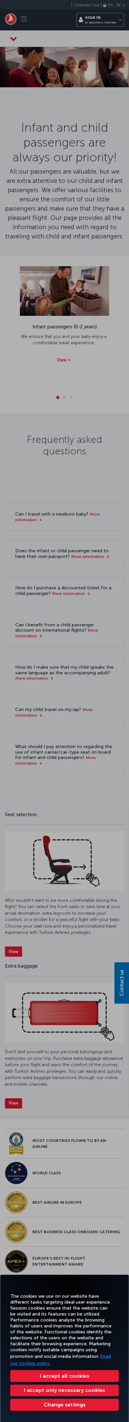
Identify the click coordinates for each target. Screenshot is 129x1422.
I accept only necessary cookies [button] (64, 1390)
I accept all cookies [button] (64, 1376)
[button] (64, 1405)
